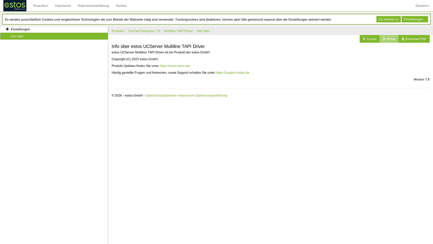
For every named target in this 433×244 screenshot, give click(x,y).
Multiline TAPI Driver (178, 31)
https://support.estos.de (232, 72)
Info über (203, 31)
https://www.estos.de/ (175, 66)
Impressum (63, 5)
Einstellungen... (415, 19)
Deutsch (421, 5)
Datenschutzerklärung (93, 5)
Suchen (121, 5)
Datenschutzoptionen (161, 95)
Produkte (39, 5)
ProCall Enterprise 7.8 (144, 31)
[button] (370, 39)
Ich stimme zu (388, 19)
